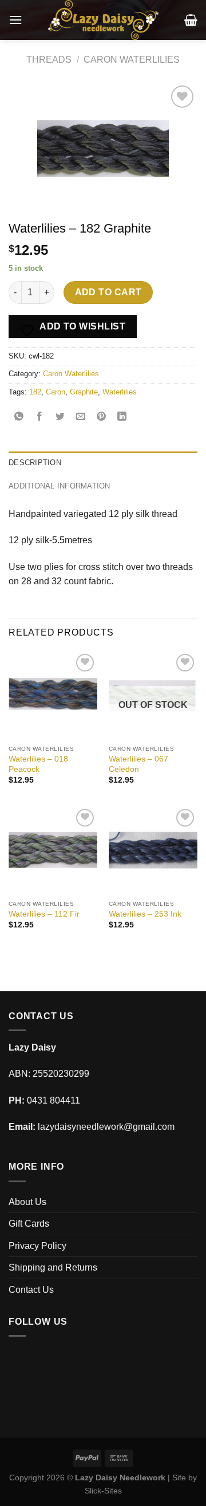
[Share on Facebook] (39, 417)
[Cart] (190, 19)
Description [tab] (35, 462)
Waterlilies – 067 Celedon (138, 764)
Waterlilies (119, 392)
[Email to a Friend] (81, 417)
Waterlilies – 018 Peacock (38, 764)
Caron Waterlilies (132, 59)
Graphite (84, 392)
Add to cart (108, 292)
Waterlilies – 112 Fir (44, 914)
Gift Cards (29, 1223)
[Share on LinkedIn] (122, 417)
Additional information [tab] (59, 486)
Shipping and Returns (53, 1267)
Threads (49, 59)
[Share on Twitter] (60, 417)
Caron (55, 392)
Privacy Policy (37, 1246)
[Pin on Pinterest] (101, 417)
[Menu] (15, 20)
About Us (27, 1202)
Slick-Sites (103, 1490)
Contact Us (31, 1290)
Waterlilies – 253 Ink (145, 914)
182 (35, 392)
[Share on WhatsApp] (19, 417)
